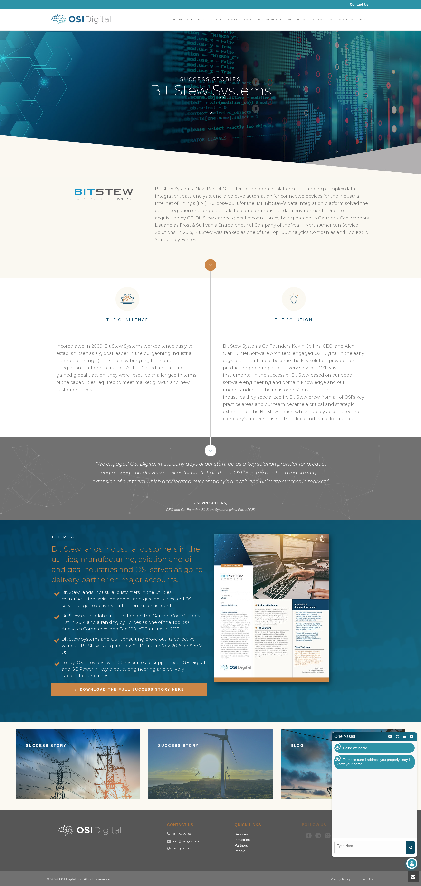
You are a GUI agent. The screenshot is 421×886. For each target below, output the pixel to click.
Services (180, 19)
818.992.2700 (182, 834)
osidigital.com (182, 848)
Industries (267, 19)
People (240, 851)
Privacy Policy (341, 879)
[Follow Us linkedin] (318, 836)
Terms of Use (365, 879)
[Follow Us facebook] (309, 836)
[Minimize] (411, 736)
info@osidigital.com (186, 841)
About (364, 19)
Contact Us (359, 4)
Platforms (237, 19)
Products (207, 19)
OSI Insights (321, 19)
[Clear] (404, 736)
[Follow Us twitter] (328, 836)
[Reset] (397, 736)
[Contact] (390, 736)
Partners (296, 19)
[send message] (410, 847)
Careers (345, 19)
